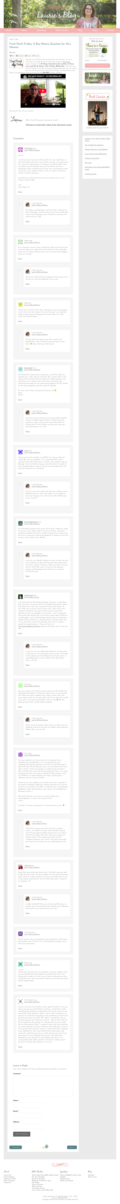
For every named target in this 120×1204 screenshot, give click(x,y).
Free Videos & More (38, 1188)
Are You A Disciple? (38, 1177)
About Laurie (92, 1177)
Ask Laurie (88, 163)
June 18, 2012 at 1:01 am (39, 823)
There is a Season (37, 1184)
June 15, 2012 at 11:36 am (32, 242)
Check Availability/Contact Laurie (70, 1175)
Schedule (63, 1177)
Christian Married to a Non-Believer (96, 149)
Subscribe (91, 1175)
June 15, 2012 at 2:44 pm (32, 524)
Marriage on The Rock (92, 158)
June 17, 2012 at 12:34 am (32, 755)
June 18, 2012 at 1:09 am (39, 899)
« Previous (16, 1147)
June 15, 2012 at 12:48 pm (32, 452)
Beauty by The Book (38, 1179)
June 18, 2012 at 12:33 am (40, 413)
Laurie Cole (7, 1175)
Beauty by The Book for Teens (41, 1180)
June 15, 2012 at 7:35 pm (32, 686)
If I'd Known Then (90, 174)
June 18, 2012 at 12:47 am (40, 555)
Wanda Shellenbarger (31, 522)
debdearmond (28, 595)
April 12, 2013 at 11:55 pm (32, 965)
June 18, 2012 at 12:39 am (40, 334)
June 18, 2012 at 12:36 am (40, 272)
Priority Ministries (9, 1177)
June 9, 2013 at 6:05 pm (31, 1002)
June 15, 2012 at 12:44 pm (32, 370)
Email (16, 1111)
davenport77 (28, 368)
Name (16, 1100)
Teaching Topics (65, 1179)
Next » (72, 1147)
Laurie (26, 450)
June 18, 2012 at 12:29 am (40, 205)
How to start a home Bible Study (42, 1190)
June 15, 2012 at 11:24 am (32, 150)
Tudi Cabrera (28, 148)
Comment (17, 1074)
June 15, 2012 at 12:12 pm (32, 305)
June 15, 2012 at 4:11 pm (31, 597)
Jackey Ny (27, 865)
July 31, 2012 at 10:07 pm (32, 934)
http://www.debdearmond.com (29, 626)
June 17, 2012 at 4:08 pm (32, 867)
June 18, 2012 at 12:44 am (40, 486)
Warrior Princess (37, 1186)
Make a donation (9, 1180)
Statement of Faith (10, 1179)
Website (16, 1122)
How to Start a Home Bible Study (96, 154)
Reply (20, 192)
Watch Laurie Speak (66, 1180)
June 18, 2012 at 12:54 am (40, 646)
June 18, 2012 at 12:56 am (40, 720)
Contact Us (7, 1182)
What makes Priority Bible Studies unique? (45, 1175)
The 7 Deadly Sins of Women (94, 145)
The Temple (35, 1182)
